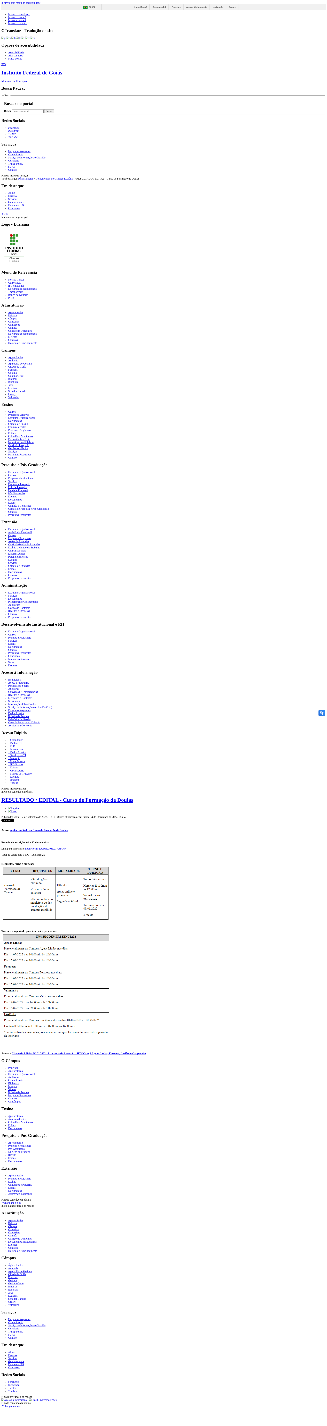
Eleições (12, 336)
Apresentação (15, 312)
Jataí (10, 385)
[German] (18, 37)
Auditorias (13, 688)
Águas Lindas (15, 357)
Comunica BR (159, 7)
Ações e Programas (18, 682)
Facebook (13, 1381)
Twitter (12, 1388)
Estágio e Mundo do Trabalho (24, 547)
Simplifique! (140, 7)
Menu (4, 214)
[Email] (12, 811)
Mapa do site (15, 58)
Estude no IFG (16, 205)
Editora (14, 767)
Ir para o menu (17, 17)
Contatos (13, 339)
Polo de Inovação (17, 487)
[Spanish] (27, 37)
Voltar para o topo (11, 1202)
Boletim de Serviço (18, 716)
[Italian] (23, 37)
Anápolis (13, 360)
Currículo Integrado (18, 445)
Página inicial (25, 178)
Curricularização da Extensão (24, 544)
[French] (13, 37)
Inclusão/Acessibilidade (21, 442)
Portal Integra (17, 761)
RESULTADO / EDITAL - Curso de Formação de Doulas (67, 800)
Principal (13, 1067)
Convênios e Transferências (23, 691)
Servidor (12, 199)
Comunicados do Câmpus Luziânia (54, 178)
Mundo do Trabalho (21, 773)
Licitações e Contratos (20, 698)
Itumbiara (13, 381)
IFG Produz (16, 764)
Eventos (12, 496)
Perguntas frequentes (19, 151)
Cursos (12, 411)
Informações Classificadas (22, 704)
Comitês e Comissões (19, 505)
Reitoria (12, 315)
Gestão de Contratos (19, 607)
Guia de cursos (16, 202)
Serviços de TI (18, 755)
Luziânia (13, 388)
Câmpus (12, 318)
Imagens (14, 779)
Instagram (13, 1384)
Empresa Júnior (16, 553)
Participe (176, 7)
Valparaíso (13, 397)
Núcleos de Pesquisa (19, 1151)
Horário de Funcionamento (22, 343)
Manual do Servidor (19, 659)
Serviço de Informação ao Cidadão (26, 157)
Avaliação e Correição (20, 725)
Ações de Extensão (18, 541)
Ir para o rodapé (17, 23)
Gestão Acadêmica (18, 448)
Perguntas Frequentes (19, 454)
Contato (12, 169)
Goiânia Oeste (16, 375)
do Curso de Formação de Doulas (39, 830)
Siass (11, 662)
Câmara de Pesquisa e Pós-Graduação (28, 508)
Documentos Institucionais (22, 288)
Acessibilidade (16, 52)
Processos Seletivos (18, 414)
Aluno (11, 192)
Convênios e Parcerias (20, 1184)
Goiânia (12, 372)
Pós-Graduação (16, 493)
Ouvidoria (13, 160)
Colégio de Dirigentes (20, 330)
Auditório (13, 1077)
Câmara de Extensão (19, 565)
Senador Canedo (17, 391)
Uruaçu (12, 394)
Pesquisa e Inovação (19, 484)
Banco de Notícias (18, 294)
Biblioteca (13, 1083)
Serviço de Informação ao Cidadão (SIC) (30, 707)
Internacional (17, 749)
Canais (232, 7)
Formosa (13, 369)
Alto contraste (15, 55)
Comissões (14, 324)
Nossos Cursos (16, 279)
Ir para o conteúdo (19, 14)
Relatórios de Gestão (19, 719)
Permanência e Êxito (19, 439)
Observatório (17, 770)
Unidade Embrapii (18, 490)
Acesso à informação (196, 7)
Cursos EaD (14, 282)
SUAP (11, 166)
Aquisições (14, 604)
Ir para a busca (17, 20)
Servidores (14, 701)
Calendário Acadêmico (20, 436)
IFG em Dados (16, 285)
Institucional (14, 679)
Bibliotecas (16, 743)
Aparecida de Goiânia (20, 363)
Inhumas (12, 378)
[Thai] (32, 37)
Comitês (12, 327)
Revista (12, 1154)
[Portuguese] (3, 37)
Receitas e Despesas (19, 610)
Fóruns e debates (17, 427)
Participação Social (18, 685)
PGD (11, 297)
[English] (8, 37)
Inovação (15, 758)
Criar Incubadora (17, 550)
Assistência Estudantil (20, 532)
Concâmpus (14, 1101)
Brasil (92, 7)
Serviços (12, 451)
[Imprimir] (14, 808)
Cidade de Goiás (17, 366)
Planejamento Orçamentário (23, 601)
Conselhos (13, 321)
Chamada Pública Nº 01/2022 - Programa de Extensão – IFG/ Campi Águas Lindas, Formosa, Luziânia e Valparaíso (79, 1053)
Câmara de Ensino (18, 423)
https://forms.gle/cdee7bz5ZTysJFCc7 (45, 848)
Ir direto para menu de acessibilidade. (21, 2)
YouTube (13, 1391)
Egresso (12, 195)
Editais (11, 433)
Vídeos (14, 782)
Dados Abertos (16, 713)
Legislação (218, 7)
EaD (12, 746)
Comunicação (15, 154)
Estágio (12, 1181)
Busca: (8, 110)
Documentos (15, 420)
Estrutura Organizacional (21, 417)
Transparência (15, 163)
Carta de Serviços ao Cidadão (24, 722)
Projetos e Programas (19, 430)
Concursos (14, 208)
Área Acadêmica (17, 1119)
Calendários (16, 740)
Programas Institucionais (21, 478)
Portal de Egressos (18, 556)
